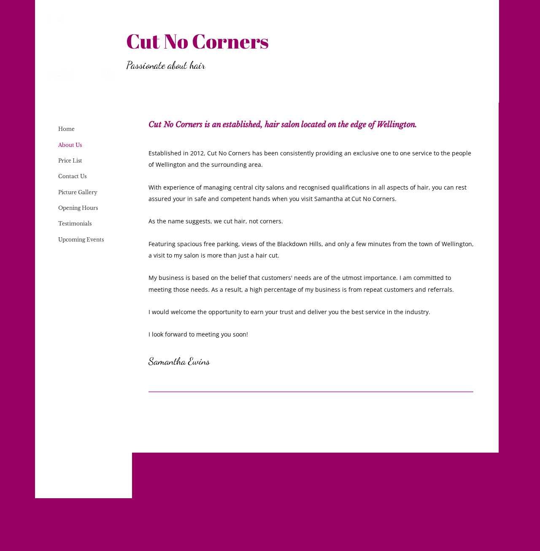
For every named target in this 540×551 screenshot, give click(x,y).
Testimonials (75, 223)
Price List (70, 160)
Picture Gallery (77, 192)
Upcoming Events (81, 239)
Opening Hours (78, 208)
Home (66, 129)
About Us (70, 145)
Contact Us (72, 176)
